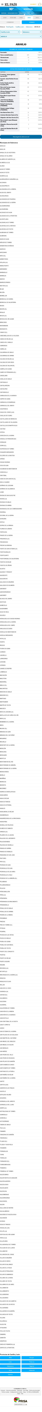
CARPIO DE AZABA (5, 399)
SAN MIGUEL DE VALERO (7, 1045)
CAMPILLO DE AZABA (6, 369)
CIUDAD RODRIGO (5, 462)
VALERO (2, 1204)
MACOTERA (3, 678)
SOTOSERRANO (4, 1121)
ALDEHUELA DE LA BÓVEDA (8, 226)
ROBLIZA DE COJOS (5, 981)
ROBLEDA (2, 978)
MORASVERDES (4, 772)
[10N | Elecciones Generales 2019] (21, 9)
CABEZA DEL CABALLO (6, 342)
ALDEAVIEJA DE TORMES (7, 222)
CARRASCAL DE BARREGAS (7, 402)
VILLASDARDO (4, 1298)
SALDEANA (3, 1001)
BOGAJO (2, 312)
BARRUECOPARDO (5, 282)
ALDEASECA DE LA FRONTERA (8, 216)
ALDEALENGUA (4, 196)
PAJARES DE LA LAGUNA (7, 835)
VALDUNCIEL (3, 1201)
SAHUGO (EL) (3, 995)
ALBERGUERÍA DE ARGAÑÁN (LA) (9, 179)
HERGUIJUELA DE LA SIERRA (8, 622)
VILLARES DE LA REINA (6, 1278)
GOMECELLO (3, 605)
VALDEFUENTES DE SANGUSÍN (8, 1178)
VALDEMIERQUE (4, 1194)
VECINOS (2, 1221)
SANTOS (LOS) (4, 1084)
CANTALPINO (3, 389)
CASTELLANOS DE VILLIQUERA (8, 422)
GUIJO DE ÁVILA (4, 612)
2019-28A (13, 17)
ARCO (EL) (3, 256)
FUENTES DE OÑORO (6, 565)
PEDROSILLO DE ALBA (6, 868)
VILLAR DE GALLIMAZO (6, 1264)
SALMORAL (3, 1005)
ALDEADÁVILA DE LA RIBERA (8, 189)
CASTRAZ (2, 429)
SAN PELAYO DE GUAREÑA (7, 1061)
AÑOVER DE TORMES (6, 242)
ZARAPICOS (3, 1341)
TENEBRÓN (3, 1148)
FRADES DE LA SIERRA (6, 535)
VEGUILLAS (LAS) (5, 1228)
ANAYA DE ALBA (4, 239)
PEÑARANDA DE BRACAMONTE (8, 901)
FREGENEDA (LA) (4, 538)
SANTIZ (2, 1081)
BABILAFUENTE (4, 266)
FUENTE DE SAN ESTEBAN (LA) (8, 548)
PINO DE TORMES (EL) (6, 925)
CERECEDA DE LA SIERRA (7, 435)
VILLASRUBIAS (4, 1308)
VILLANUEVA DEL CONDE (7, 1254)
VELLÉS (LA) (3, 1231)
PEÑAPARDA (3, 898)
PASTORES (3, 858)
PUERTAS (2, 955)
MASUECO (3, 708)
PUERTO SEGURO (5, 961)
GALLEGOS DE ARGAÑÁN (7, 582)
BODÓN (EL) (3, 309)
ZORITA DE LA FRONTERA (7, 1347)
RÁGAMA (2, 965)
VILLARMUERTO (4, 1291)
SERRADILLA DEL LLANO (7, 1104)
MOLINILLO (3, 742)
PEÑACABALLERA (5, 891)
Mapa (32, 13)
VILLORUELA (3, 1321)
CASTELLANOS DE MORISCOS (8, 419)
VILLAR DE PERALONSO (6, 1271)
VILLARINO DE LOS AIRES (7, 1284)
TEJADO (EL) (3, 1141)
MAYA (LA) (3, 718)
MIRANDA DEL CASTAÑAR (7, 735)
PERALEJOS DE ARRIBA (6, 911)
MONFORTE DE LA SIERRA (7, 745)
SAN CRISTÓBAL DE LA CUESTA (9, 1021)
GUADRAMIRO (4, 608)
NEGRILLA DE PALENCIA (6, 825)
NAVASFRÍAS (3, 821)
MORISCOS (3, 782)
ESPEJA (2, 522)
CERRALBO (3, 442)
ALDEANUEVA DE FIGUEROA (7, 199)
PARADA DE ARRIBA (5, 848)
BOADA (2, 305)
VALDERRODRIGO (5, 1198)
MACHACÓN (3, 675)
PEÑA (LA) (3, 895)
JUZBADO (2, 652)
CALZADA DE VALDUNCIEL (7, 365)
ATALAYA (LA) (4, 262)
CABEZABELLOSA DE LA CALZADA (9, 335)
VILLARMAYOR (4, 1288)
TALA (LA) (2, 1128)
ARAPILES (3, 249)
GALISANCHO (4, 578)
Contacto (3, 1390)
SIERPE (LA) (3, 1108)
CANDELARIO (3, 375)
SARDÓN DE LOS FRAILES (7, 1088)
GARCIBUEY (3, 588)
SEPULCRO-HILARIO (5, 1094)
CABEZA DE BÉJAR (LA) (6, 339)
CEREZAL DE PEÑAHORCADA (8, 439)
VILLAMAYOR (3, 1251)
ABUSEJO (2, 146)
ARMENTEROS (4, 259)
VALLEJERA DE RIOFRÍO (6, 1208)
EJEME (2, 492)
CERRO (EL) (3, 445)
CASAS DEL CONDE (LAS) (7, 412)
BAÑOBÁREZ (3, 269)
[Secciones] (2, 4)
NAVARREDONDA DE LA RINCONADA (10, 818)
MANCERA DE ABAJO (6, 692)
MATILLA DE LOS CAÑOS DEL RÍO (9, 715)
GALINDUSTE (3, 575)
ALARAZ (2, 166)
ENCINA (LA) (3, 499)
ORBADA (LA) (3, 831)
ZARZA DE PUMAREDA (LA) (7, 1344)
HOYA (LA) (3, 638)
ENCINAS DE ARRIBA (5, 505)
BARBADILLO (3, 272)
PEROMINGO (3, 918)
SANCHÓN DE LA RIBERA (7, 1011)
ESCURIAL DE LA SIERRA (7, 515)
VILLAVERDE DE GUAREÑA (7, 1311)
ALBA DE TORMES (5, 169)
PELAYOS (2, 888)
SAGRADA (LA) (4, 991)
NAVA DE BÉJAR (4, 798)
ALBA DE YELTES (4, 172)
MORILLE (2, 775)
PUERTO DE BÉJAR (5, 958)
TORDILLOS (3, 1158)
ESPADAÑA (3, 519)
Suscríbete (33, 4)
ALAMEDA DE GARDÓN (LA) (7, 159)
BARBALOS (3, 276)
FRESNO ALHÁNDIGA (6, 545)
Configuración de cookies (16, 1392)
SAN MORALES (4, 1048)
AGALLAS (2, 149)
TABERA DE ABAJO (5, 1124)
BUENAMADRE (4, 325)
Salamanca (10, 1366)
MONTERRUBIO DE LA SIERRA (8, 768)
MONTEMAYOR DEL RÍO (6, 762)
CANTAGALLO (4, 382)
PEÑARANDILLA (4, 905)
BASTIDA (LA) (4, 285)
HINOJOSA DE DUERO (6, 628)
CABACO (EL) (3, 332)
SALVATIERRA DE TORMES (7, 1008)
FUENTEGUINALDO (5, 552)
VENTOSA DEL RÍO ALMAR (7, 1234)
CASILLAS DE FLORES (6, 415)
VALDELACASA (4, 1184)
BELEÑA (2, 292)
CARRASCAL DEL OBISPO (7, 405)
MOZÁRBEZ (3, 788)
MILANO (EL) (3, 728)
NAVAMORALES (4, 815)
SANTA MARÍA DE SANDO (7, 1064)
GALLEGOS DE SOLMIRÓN (7, 585)
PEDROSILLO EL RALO (6, 875)
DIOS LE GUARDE (4, 482)
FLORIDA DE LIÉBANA (6, 529)
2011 (37, 17)
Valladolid (32, 1370)
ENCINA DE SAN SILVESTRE (7, 495)
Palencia (31, 1362)
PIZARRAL (3, 931)
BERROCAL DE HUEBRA (6, 299)
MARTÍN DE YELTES (5, 705)
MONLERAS (3, 752)
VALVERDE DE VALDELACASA (8, 1214)
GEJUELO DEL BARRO (6, 598)
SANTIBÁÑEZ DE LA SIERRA (7, 1078)
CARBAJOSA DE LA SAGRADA (8, 395)
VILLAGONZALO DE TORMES (8, 1244)
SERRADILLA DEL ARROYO (7, 1101)
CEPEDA (2, 432)
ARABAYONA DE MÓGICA (7, 246)
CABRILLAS (3, 349)
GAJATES (2, 568)
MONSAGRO (3, 755)
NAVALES (2, 808)
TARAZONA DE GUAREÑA (7, 1134)
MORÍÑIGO (3, 778)
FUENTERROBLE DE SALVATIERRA (9, 558)
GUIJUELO (2, 615)
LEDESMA (2, 662)
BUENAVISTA (3, 329)
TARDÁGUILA (3, 1138)
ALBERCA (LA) (4, 176)
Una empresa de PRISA (20, 1400)
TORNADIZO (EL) (4, 1161)
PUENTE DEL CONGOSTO (7, 951)
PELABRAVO (3, 881)
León (10, 1362)
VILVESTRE (3, 1324)
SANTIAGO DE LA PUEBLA (7, 1071)
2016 (21, 17)
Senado (32, 22)
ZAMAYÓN (3, 1337)
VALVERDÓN (3, 1218)
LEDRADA (2, 665)
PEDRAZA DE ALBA (5, 865)
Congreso (10, 22)
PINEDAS (2, 921)
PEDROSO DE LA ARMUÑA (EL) (8, 878)
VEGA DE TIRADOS (5, 1224)
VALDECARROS (4, 1174)
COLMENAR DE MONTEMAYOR (8, 469)
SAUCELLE (3, 1091)
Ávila (10, 1357)
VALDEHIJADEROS (5, 1181)
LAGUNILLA (3, 655)
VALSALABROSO (4, 1211)
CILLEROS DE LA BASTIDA (7, 455)
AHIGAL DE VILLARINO (6, 156)
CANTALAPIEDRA (5, 385)
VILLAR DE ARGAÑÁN (6, 1258)
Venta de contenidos (11, 1390)
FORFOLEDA (3, 532)
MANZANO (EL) (4, 695)
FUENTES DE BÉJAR (5, 562)
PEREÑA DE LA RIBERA (6, 915)
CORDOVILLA (3, 472)
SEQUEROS (3, 1098)
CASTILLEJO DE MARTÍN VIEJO (8, 425)
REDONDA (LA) (4, 968)
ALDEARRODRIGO (5, 206)
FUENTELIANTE (4, 555)
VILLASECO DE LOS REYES (7, 1304)
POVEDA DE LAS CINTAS (7, 935)
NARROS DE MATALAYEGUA (7, 792)
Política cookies (5, 1392)
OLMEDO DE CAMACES (6, 828)
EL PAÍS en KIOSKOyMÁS (33, 1392)
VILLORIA (2, 1317)
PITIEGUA (2, 928)
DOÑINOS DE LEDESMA (6, 485)
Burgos (32, 1357)
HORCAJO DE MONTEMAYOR (8, 632)
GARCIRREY (3, 595)
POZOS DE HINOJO (5, 938)
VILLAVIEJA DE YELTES (6, 1314)
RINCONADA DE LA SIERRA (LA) (8, 975)
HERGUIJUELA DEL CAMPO (7, 625)
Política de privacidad (34, 1390)
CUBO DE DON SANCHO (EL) (8, 479)
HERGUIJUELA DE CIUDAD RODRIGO (10, 618)
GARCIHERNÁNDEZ (5, 592)
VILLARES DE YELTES (6, 1281)
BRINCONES (3, 322)
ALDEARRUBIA (4, 209)
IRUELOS (2, 645)
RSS (22, 1393)
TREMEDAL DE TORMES (6, 1171)
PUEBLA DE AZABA (5, 941)
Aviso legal (25, 1390)
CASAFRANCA (4, 409)
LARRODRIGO (4, 658)
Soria (10, 1370)
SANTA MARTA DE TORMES (7, 1068)
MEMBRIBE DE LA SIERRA (7, 722)
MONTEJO (3, 758)
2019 (4, 17)
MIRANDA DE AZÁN (5, 732)
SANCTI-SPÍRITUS (5, 1025)
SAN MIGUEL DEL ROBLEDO (7, 1041)
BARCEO (2, 279)
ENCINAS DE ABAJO (5, 502)
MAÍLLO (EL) (3, 685)
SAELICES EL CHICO (5, 988)
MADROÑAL (3, 682)
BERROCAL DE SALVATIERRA (8, 302)
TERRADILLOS (4, 1151)
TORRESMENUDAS (5, 1164)
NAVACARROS (4, 795)
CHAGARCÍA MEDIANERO (7, 452)
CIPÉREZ (2, 459)
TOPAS (2, 1154)
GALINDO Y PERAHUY (6, 572)
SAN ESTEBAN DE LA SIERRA (8, 1031)
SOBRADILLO (3, 1114)
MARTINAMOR (4, 702)
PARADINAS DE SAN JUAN (7, 855)
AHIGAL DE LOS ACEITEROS (7, 152)
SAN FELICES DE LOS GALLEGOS (9, 1035)
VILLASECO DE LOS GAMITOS (8, 1301)
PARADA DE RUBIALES (6, 851)
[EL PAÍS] (11, 4)
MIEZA (1, 725)
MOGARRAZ (3, 738)
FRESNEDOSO (4, 542)
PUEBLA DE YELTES (5, 948)
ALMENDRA (3, 236)
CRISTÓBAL (3, 475)
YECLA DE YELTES (5, 1331)
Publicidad (19, 1390)
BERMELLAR (3, 295)
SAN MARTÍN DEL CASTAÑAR (8, 1038)
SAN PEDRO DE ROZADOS (7, 1058)
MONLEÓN (3, 748)
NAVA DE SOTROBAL (6, 805)
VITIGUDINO (3, 1327)
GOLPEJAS (3, 602)
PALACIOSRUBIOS (5, 841)
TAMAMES (3, 1131)
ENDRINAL (3, 512)
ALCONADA (3, 182)
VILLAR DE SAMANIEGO (6, 1274)
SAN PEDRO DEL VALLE (6, 1054)
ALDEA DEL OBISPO (5, 192)
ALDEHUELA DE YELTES (6, 229)
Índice (18, 1393)
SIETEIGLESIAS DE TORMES (7, 1111)
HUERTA (2, 642)
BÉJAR (2, 289)
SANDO (2, 1028)
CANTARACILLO (4, 392)
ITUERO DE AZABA (5, 648)
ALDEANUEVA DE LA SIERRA (8, 202)
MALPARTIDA (3, 688)
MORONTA (3, 785)
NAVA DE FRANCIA (5, 801)
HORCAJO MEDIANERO (6, 635)
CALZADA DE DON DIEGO (7, 362)
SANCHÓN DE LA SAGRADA (7, 1015)
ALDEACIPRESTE (4, 186)
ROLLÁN (2, 985)
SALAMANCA (3, 998)
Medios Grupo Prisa (21, 1404)
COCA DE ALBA (4, 465)
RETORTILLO (3, 971)
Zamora (10, 1374)
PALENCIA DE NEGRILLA (6, 845)
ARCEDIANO (3, 252)
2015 (29, 17)
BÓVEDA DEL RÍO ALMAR (7, 319)
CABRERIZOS (3, 345)
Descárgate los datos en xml (21, 137)
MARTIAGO (3, 698)
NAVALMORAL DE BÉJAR (7, 811)
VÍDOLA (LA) (3, 1238)
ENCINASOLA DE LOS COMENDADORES (11, 509)
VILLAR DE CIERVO (5, 1261)
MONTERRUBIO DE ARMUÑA (8, 765)
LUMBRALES (3, 672)
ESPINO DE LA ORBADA (6, 525)
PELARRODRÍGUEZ (5, 885)
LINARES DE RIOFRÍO (6, 668)
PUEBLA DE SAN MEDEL (6, 945)
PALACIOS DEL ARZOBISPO (7, 838)
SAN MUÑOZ (3, 1051)
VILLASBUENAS (4, 1294)
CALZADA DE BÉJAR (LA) (7, 359)
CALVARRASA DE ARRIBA (7, 355)
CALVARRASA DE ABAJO (7, 352)
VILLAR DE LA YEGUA (6, 1268)
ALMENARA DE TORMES (6, 232)
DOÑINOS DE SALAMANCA (7, 489)
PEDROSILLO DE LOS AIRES (7, 871)
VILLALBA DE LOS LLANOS (7, 1248)
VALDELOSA (3, 1191)
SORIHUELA (3, 1118)
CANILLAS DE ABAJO (6, 379)
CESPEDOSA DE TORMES (7, 449)
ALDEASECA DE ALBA (6, 212)
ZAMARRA (3, 1334)
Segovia (31, 1366)
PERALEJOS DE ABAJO (6, 908)
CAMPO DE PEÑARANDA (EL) (8, 372)
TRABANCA (3, 1168)
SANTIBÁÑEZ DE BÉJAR (6, 1074)
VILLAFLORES (4, 1241)
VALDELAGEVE (4, 1188)
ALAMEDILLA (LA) (5, 162)
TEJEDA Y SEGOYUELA (6, 1144)
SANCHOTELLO (4, 1018)
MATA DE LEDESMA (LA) (6, 712)
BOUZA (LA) (3, 315)
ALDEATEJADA (4, 219)
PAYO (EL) (2, 861)
